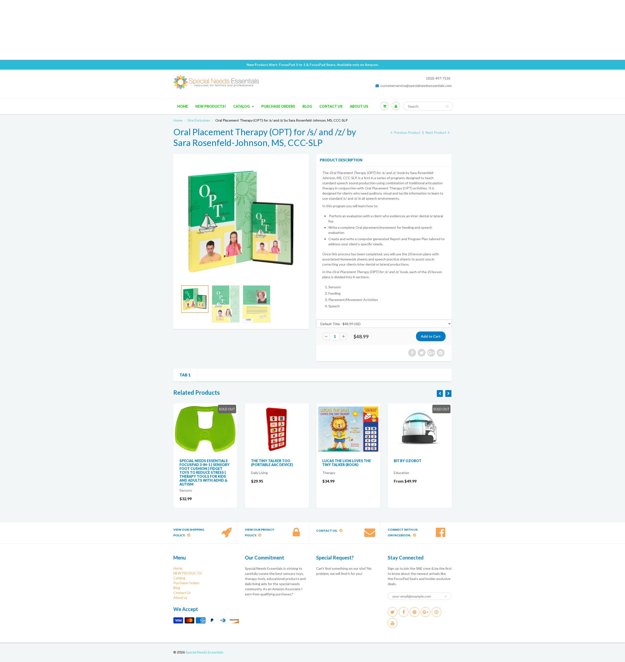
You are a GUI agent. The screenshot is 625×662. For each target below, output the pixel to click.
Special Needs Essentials (204, 652)
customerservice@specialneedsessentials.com (416, 85)
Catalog (241, 106)
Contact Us (331, 106)
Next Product (436, 132)
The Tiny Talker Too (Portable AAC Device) (272, 463)
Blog (307, 106)
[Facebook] (403, 612)
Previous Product (406, 132)
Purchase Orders (278, 106)
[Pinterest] (414, 612)
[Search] (447, 106)
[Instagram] (436, 612)
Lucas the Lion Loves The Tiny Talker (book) (346, 463)
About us (359, 106)
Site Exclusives (199, 120)
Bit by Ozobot (407, 461)
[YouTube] (392, 623)
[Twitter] (392, 612)
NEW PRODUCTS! (210, 106)
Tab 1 (184, 374)
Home (182, 106)
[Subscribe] (445, 596)
